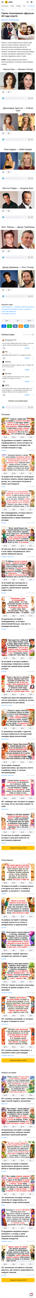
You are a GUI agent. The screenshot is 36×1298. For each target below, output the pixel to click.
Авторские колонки (6, 705)
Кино (2, 10)
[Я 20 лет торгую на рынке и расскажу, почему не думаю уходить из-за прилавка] (18, 971)
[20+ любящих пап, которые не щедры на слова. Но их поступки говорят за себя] (18, 788)
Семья (3, 486)
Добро (3, 1205)
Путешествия (5, 739)
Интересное (4, 809)
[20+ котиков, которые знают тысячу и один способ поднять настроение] (18, 1085)
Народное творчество (7, 556)
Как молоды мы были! (8, 313)
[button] (6, 320)
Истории (3, 450)
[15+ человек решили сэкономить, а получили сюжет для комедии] (18, 1037)
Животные (4, 1103)
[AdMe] (9, 2)
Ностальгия (4, 1024)
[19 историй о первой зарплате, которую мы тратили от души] (18, 940)
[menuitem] (5, 6)
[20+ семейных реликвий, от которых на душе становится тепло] (18, 1005)
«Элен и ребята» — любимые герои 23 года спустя (17, 307)
